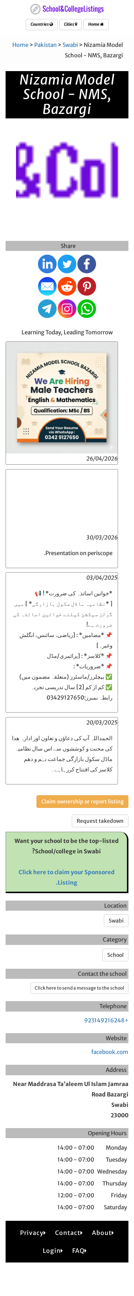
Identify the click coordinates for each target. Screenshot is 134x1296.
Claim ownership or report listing (82, 801)
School (115, 955)
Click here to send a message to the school (79, 988)
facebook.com (109, 1051)
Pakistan (45, 44)
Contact (67, 1232)
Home (94, 24)
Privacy (32, 1232)
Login (52, 1250)
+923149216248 (106, 1020)
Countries (40, 24)
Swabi (70, 44)
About (102, 1232)
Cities (69, 24)
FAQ (78, 1250)
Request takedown (100, 821)
